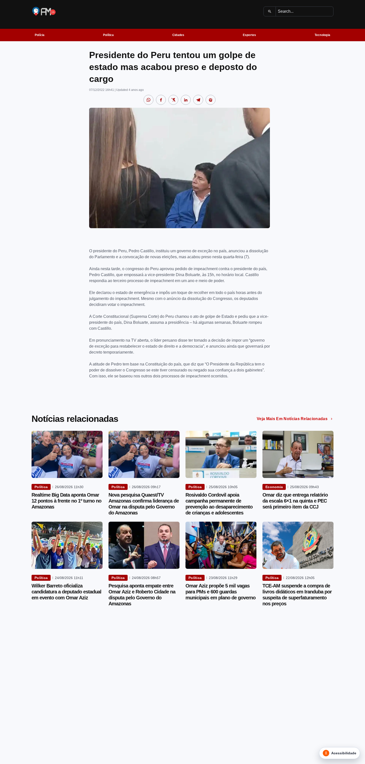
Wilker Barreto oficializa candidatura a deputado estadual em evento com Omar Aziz (66, 591)
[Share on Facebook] (161, 100)
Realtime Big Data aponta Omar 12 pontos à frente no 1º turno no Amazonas (66, 500)
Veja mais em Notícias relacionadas (292, 419)
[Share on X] (173, 100)
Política (108, 35)
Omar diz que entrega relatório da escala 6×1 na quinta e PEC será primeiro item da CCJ (295, 500)
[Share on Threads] (211, 100)
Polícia (40, 35)
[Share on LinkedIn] (186, 100)
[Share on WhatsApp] (148, 100)
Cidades (178, 35)
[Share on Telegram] (198, 100)
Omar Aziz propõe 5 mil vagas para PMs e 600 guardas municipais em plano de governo (220, 591)
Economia (274, 487)
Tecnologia (322, 35)
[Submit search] (270, 11)
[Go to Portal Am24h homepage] (44, 11)
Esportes (249, 35)
